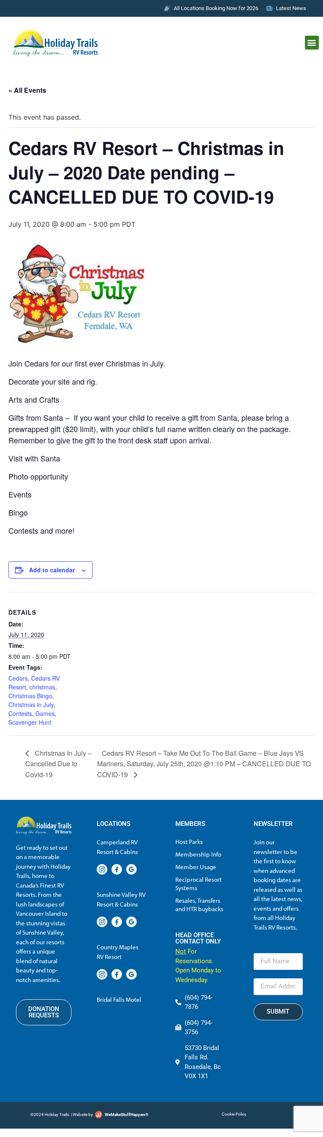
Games (45, 713)
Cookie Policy (234, 1114)
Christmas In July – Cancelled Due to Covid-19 (58, 764)
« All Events (27, 90)
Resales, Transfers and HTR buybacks (199, 904)
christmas (42, 687)
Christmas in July (30, 704)
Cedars (18, 678)
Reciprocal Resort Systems (198, 883)
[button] (312, 43)
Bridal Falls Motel (119, 999)
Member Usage (195, 867)
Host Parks (189, 842)
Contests (20, 713)
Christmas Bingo (30, 696)
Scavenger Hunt (29, 722)
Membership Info (198, 854)
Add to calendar (52, 570)
